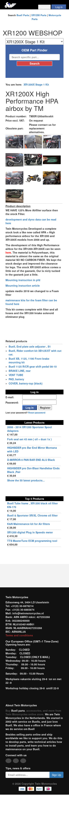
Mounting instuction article (23, 285)
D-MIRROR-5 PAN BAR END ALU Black (31, 460)
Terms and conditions (19, 635)
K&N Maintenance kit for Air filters (28, 524)
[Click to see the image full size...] (14, 141)
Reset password (36, 412)
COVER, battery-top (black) (26, 383)
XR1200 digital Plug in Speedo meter (30, 532)
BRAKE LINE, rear (20, 371)
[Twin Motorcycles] (10, 4)
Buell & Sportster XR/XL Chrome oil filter (32, 515)
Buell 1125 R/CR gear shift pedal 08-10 (33, 366)
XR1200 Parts (38, 15)
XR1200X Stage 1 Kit (36, 84)
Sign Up (56, 775)
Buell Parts (23, 15)
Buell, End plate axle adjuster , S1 (30, 346)
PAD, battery (16, 379)
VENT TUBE (16, 375)
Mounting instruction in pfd (23, 280)
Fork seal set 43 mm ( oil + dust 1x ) (29, 439)
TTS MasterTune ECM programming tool (32, 541)
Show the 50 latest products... (26, 480)
